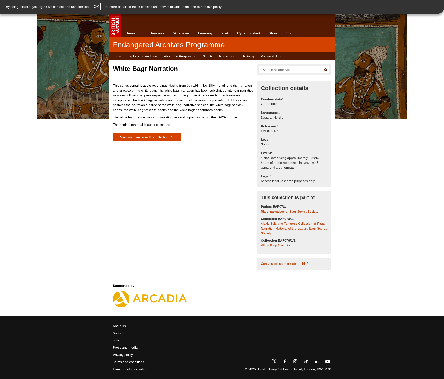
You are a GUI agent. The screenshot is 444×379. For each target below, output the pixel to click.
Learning (205, 33)
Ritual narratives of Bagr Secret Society (289, 211)
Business (157, 33)
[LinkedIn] (316, 362)
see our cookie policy (206, 7)
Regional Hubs (271, 56)
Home (116, 56)
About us (119, 326)
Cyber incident (248, 33)
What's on (181, 33)
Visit (224, 33)
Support (118, 333)
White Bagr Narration (276, 245)
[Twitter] (274, 362)
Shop (290, 33)
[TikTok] (305, 362)
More (273, 33)
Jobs (116, 340)
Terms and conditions (128, 362)
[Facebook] (284, 362)
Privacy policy (123, 355)
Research (133, 33)
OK (96, 6)
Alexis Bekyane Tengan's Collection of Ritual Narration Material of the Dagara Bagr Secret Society (294, 228)
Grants (208, 56)
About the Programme (180, 56)
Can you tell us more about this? (284, 263)
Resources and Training (236, 56)
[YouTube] (327, 362)
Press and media (125, 347)
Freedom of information (130, 369)
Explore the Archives (142, 56)
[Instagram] (295, 362)
